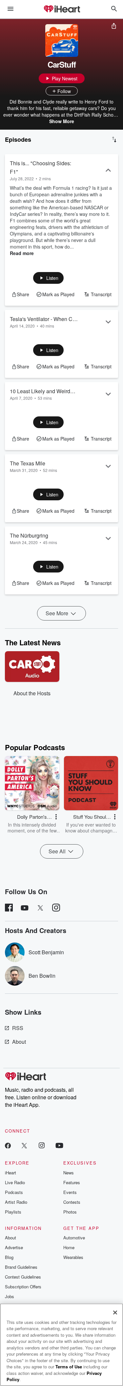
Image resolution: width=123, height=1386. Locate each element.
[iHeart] (61, 9)
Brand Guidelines (21, 1267)
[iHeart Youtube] (59, 1145)
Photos (70, 1212)
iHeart (10, 1172)
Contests (71, 1202)
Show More (61, 121)
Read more (22, 253)
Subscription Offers (23, 1286)
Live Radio (15, 1182)
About (19, 1041)
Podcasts (14, 1192)
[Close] (115, 1312)
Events (70, 1192)
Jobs (9, 1296)
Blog (9, 1257)
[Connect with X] (24, 1145)
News (68, 1172)
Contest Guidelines (23, 1277)
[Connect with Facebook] (8, 1145)
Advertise (14, 1247)
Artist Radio (16, 1202)
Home (68, 1247)
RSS (17, 1028)
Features (71, 1182)
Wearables (73, 1257)
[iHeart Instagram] (42, 1145)
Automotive (74, 1237)
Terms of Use (68, 1366)
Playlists (13, 1212)
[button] (48, 278)
